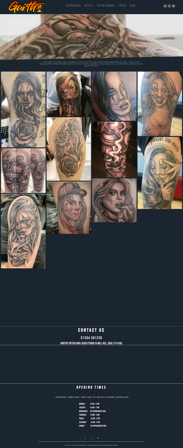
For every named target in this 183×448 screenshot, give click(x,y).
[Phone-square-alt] (165, 6)
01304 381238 (91, 338)
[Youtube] (173, 6)
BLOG (132, 5)
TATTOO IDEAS (73, 5)
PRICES (122, 5)
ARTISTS (88, 5)
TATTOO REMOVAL (106, 5)
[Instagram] (169, 6)
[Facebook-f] (85, 438)
